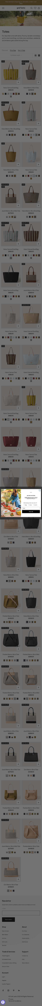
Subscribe (31, 511)
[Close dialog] (40, 490)
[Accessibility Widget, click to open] (3, 1002)
